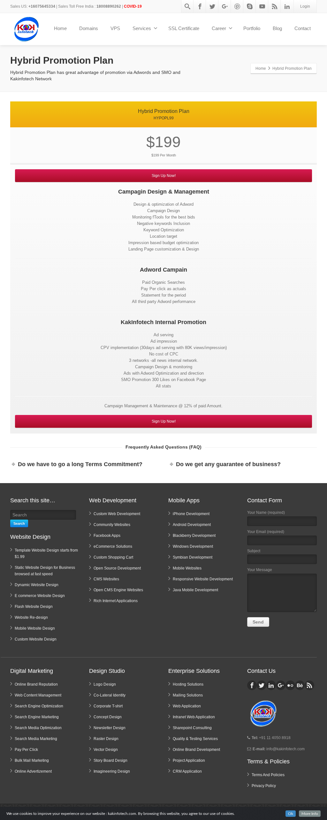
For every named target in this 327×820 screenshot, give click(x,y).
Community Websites (112, 524)
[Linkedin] (287, 6)
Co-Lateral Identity (109, 695)
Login (305, 6)
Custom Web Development (117, 514)
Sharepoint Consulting (192, 728)
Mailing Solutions (188, 695)
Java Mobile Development (195, 590)
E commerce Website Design (40, 595)
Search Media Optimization (38, 728)
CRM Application (187, 771)
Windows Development (193, 546)
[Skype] (249, 6)
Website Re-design (31, 617)
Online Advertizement (33, 771)
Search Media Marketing (36, 738)
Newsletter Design (109, 728)
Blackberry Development (194, 535)
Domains (88, 28)
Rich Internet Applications (116, 601)
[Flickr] (290, 685)
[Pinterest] (237, 6)
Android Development (192, 524)
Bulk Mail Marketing (32, 760)
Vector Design (106, 749)
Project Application (189, 760)
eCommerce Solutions (113, 546)
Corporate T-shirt (108, 706)
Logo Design (105, 684)
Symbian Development (192, 557)
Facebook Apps (107, 535)
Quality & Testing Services (195, 738)
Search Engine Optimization (39, 706)
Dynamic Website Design (36, 585)
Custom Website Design (36, 639)
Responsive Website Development (203, 579)
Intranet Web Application (194, 717)
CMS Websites (106, 579)
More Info (309, 814)
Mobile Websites (187, 568)
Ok (290, 814)
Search (19, 523)
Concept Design (108, 717)
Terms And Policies (268, 775)
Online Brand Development (196, 749)
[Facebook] (200, 6)
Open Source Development (117, 568)
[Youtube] (262, 6)
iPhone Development (191, 514)
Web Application (187, 706)
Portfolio (251, 28)
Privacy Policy (264, 786)
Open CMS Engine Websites (118, 590)
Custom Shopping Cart (113, 557)
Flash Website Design (34, 606)
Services (142, 28)
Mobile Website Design (35, 628)
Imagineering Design (112, 771)
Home (60, 28)
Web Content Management (38, 695)
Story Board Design (110, 760)
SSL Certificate (183, 28)
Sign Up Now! (164, 175)
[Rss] (274, 6)
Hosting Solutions (188, 684)
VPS (115, 28)
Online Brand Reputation (36, 684)
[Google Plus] (224, 6)
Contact (302, 28)
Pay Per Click (26, 749)
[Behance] (300, 685)
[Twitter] (212, 6)
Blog (277, 28)
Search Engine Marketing (37, 717)
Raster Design (106, 738)
